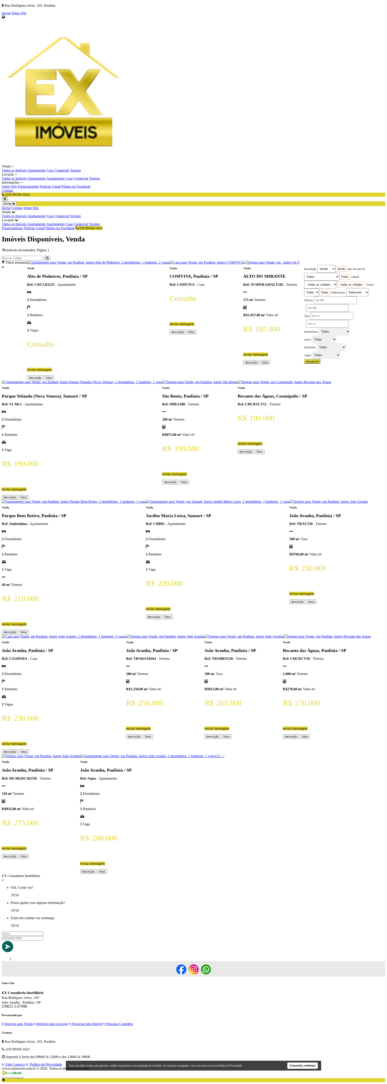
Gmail (56, 186)
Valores (308, 300)
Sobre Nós (18, 13)
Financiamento (28, 186)
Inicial (6, 13)
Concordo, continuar (303, 1065)
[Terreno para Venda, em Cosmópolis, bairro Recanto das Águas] (284, 382)
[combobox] (341, 269)
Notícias (45, 186)
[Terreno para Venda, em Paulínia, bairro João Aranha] (328, 501)
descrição (35, 377)
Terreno (75, 170)
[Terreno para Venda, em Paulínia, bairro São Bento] (200, 382)
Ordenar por (338, 292)
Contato (7, 190)
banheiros (310, 347)
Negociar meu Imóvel (86, 1024)
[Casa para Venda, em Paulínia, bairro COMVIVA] (206, 262)
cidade (355, 276)
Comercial (61, 170)
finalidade (310, 269)
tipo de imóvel (356, 269)
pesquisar (312, 361)
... (221, 756)
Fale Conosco (14, 1064)
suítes (307, 339)
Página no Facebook (76, 186)
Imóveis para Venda (18, 1024)
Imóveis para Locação (52, 1024)
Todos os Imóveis (14, 170)
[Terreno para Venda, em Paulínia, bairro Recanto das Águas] (327, 636)
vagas (307, 355)
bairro (370, 284)
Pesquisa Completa (119, 1024)
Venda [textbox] (341, 269)
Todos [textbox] (345, 276)
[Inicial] (66, 162)
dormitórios (311, 331)
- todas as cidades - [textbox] (351, 284)
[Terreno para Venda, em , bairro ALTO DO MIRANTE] (284, 262)
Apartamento (36, 170)
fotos (49, 377)
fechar (8, 203)
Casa (50, 170)
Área (307, 316)
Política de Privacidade (45, 1064)
